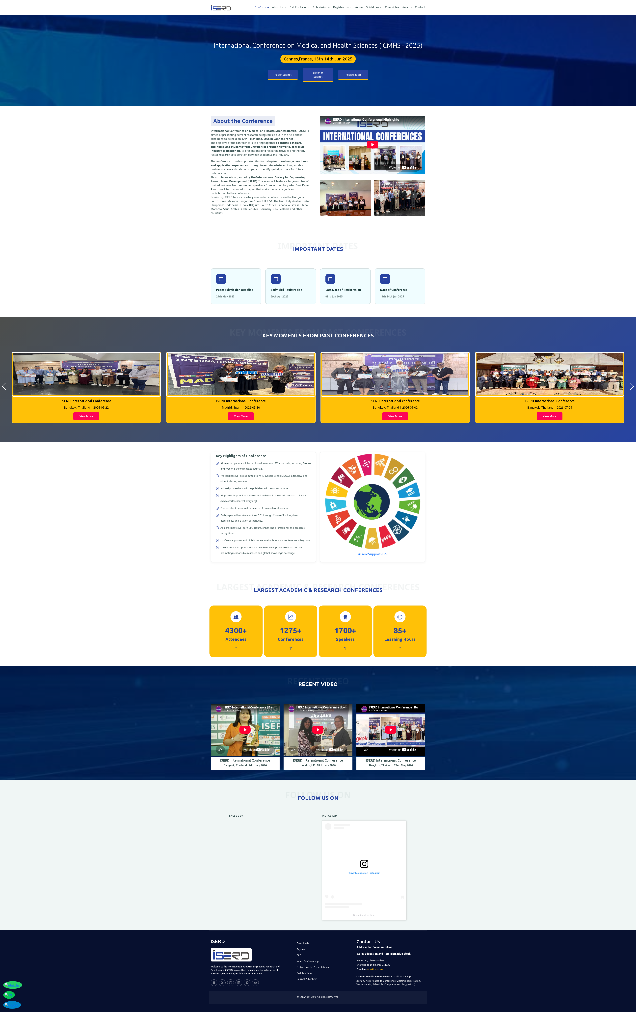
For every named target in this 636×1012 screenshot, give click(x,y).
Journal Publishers (307, 979)
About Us (278, 7)
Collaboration (304, 973)
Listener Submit (318, 75)
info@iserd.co (375, 969)
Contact (420, 7)
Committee (392, 7)
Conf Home (262, 7)
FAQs (299, 955)
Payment (301, 949)
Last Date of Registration (343, 289)
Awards (407, 7)
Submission (320, 7)
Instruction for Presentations (313, 967)
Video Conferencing (308, 961)
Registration (341, 7)
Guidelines (372, 7)
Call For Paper (298, 7)
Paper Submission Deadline (234, 289)
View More (86, 416)
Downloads (303, 943)
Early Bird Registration (286, 289)
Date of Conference (393, 289)
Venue (359, 7)
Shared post (359, 915)
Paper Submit (283, 75)
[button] (4, 386)
